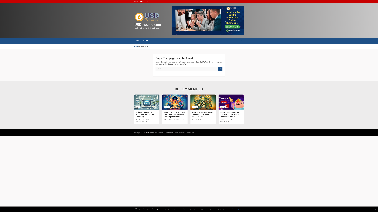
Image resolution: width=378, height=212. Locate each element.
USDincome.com (147, 24)
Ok (232, 209)
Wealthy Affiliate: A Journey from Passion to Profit (203, 113)
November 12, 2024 (142, 119)
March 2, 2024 (168, 119)
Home (138, 41)
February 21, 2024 (225, 119)
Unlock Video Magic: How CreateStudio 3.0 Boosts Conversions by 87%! (229, 114)
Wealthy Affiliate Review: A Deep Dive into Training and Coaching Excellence (175, 114)
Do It (138, 107)
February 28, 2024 (197, 117)
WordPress (191, 133)
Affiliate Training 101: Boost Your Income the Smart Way (145, 114)
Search (220, 69)
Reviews (145, 41)
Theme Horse (169, 133)
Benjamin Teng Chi (141, 121)
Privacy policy (238, 209)
